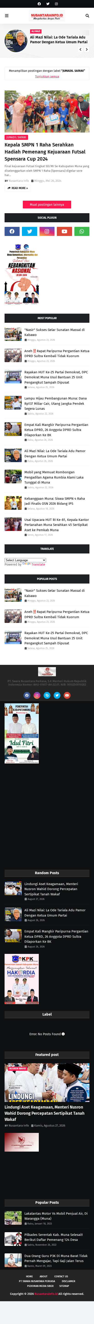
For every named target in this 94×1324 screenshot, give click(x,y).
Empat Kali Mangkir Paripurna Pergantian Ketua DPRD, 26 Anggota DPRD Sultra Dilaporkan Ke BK (56, 430)
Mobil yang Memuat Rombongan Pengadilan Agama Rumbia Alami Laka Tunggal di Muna (54, 477)
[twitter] (48, 4)
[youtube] (64, 231)
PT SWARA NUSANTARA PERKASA (37, 1281)
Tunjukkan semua (47, 76)
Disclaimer (68, 1281)
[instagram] (56, 4)
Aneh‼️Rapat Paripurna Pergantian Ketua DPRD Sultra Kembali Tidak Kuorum (56, 353)
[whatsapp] (81, 231)
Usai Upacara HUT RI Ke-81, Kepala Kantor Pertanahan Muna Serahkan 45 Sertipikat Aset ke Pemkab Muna (56, 525)
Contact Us (61, 1276)
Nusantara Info (19, 180)
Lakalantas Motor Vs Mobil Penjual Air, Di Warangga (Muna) (56, 1216)
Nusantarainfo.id (46, 1294)
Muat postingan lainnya (47, 205)
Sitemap (64, 1286)
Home (29, 1276)
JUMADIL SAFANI (16, 137)
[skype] (47, 695)
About (43, 1276)
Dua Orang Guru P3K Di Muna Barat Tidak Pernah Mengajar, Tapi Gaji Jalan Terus (56, 1258)
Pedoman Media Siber (40, 1286)
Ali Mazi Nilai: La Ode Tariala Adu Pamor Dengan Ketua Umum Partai (55, 453)
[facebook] (39, 4)
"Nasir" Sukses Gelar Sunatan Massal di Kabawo (54, 332)
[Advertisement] (47, 817)
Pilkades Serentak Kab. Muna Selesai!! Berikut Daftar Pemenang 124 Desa (53, 1237)
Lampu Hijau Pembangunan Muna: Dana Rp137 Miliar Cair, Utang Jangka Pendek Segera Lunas (55, 403)
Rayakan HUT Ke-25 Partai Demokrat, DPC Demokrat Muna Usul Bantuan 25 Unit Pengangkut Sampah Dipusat (56, 377)
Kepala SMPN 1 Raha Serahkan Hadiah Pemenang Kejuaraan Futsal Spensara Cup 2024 (45, 152)
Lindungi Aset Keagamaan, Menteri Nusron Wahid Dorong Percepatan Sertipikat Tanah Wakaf (51, 889)
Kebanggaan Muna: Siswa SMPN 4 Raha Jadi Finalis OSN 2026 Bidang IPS (54, 501)
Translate (38, 564)
